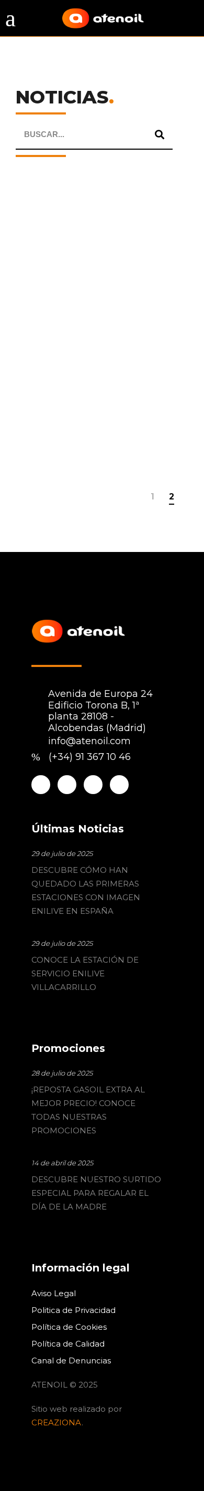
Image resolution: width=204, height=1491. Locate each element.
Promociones (91, 271)
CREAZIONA (56, 1422)
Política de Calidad (68, 1344)
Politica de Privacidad (73, 1310)
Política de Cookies (69, 1327)
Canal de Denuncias (71, 1360)
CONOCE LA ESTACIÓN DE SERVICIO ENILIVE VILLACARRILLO (85, 973)
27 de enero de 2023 (53, 286)
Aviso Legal (53, 1293)
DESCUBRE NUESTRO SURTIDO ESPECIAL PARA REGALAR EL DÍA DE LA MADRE (96, 1193)
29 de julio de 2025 (62, 853)
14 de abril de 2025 (62, 1163)
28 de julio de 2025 (62, 1073)
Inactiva (146, 271)
